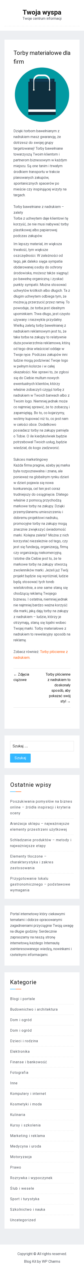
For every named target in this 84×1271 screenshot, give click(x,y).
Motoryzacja (21, 1157)
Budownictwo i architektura (34, 1009)
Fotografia (19, 1072)
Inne (14, 1083)
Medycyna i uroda (25, 1146)
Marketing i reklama (27, 1136)
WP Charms (51, 1261)
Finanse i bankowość (28, 1062)
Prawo (15, 1167)
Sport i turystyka (24, 1199)
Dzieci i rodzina (24, 1041)
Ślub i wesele (22, 1188)
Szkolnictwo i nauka (27, 1209)
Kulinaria (17, 1115)
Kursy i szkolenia (25, 1125)
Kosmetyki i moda (26, 1104)
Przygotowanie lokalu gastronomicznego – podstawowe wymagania (40, 884)
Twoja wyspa (42, 12)
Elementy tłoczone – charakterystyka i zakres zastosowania (32, 862)
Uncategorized (23, 1220)
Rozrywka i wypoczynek (31, 1178)
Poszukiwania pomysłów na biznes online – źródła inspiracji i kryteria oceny (41, 807)
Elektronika (20, 1051)
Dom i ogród (21, 1020)
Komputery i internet (28, 1094)
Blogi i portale (22, 999)
